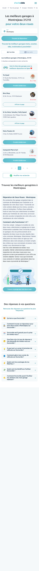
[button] (19, 318)
